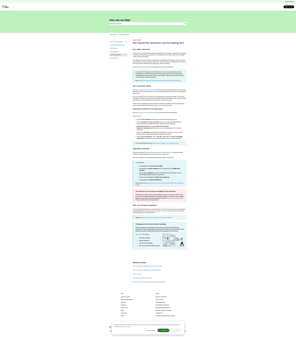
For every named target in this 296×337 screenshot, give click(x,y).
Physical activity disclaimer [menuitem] (163, 310)
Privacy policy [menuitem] (159, 299)
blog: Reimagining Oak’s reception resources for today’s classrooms (160, 80)
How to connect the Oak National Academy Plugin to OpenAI (149, 282)
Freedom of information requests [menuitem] (165, 316)
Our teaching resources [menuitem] (117, 45)
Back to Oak (289, 7)
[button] (126, 41)
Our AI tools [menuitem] (113, 48)
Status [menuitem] (123, 316)
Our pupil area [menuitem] (114, 51)
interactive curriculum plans (146, 112)
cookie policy (128, 326)
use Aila (162, 211)
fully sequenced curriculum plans (145, 90)
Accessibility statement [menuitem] (162, 305)
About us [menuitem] (123, 302)
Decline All (175, 330)
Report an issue (289, 1)
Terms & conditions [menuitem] (161, 297)
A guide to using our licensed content (142, 278)
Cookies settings (151, 330)
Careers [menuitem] (123, 305)
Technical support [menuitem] (115, 55)
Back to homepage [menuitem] (126, 299)
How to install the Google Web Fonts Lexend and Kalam (147, 266)
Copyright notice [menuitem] (160, 302)
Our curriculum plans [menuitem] (116, 41)
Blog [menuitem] (122, 310)
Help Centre (113, 34)
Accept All (163, 330)
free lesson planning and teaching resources (159, 152)
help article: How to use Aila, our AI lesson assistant (156, 217)
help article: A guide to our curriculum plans (166, 143)
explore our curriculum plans (174, 198)
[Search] (185, 23)
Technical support (124, 34)
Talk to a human (137, 274)
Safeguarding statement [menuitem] (162, 307)
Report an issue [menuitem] (125, 297)
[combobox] (146, 23)
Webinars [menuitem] (124, 313)
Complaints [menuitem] (158, 313)
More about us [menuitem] (114, 58)
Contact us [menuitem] (124, 307)
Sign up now (139, 234)
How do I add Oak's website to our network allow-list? (147, 270)
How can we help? (120, 20)
